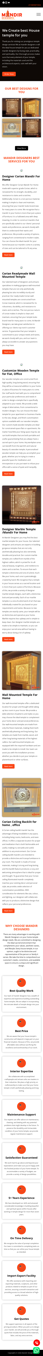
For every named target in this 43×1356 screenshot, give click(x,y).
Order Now (9, 74)
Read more (8, 255)
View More (21, 148)
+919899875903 (34, 5)
